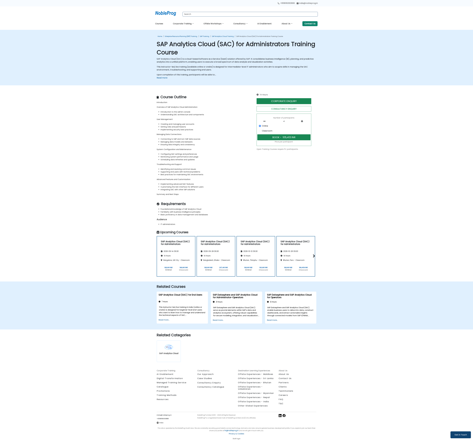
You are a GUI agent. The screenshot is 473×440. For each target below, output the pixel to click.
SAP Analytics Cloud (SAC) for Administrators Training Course (259, 36)
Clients (283, 386)
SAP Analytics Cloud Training (223, 36)
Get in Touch (461, 434)
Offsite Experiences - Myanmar (256, 393)
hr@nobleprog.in (232, 430)
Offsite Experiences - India (253, 401)
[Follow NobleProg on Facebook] (284, 415)
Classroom (267, 130)
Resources (163, 399)
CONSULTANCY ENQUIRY (284, 108)
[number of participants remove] (265, 121)
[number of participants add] (303, 121)
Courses (159, 23)
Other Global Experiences (253, 405)
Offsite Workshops (212, 23)
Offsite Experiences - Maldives (255, 374)
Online (265, 125)
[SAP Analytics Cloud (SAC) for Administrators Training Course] (168, 13)
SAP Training (204, 36)
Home (160, 36)
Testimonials (286, 391)
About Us (286, 23)
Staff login (236, 439)
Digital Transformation (170, 378)
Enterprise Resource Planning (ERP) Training (181, 36)
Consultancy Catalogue (210, 386)
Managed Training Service (171, 382)
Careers (283, 395)
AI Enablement (264, 23)
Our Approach (205, 374)
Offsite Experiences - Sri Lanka (256, 378)
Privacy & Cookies (236, 433)
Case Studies (204, 378)
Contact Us (309, 23)
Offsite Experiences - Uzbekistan (250, 387)
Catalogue (163, 386)
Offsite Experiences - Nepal (254, 397)
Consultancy (239, 23)
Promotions (163, 391)
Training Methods (167, 395)
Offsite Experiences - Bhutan (254, 382)
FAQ (281, 399)
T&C (281, 403)
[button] (313, 255)
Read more (162, 77)
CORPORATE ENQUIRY (284, 101)
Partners (284, 382)
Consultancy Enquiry (209, 383)
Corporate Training (182, 23)
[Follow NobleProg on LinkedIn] (280, 415)
